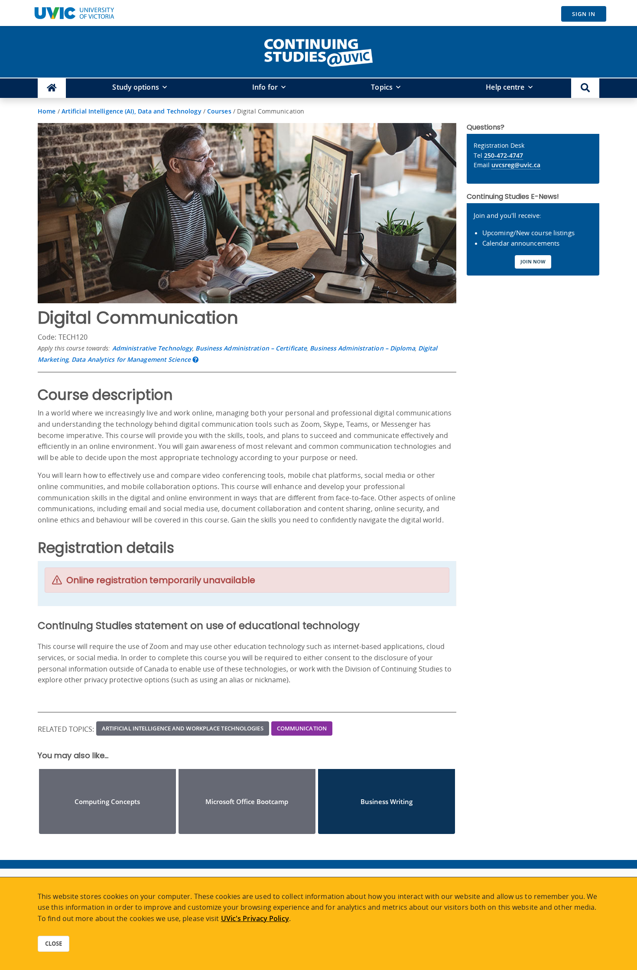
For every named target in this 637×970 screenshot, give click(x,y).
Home (46, 111)
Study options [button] (135, 87)
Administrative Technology (152, 348)
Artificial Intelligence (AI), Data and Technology (132, 111)
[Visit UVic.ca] (74, 13)
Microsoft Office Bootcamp (246, 801)
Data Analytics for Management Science (131, 359)
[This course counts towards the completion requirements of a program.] (195, 359)
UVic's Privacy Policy (255, 918)
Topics (382, 87)
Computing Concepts (107, 801)
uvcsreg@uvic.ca (515, 165)
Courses (219, 111)
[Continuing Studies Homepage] (52, 88)
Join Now (533, 261)
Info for (265, 87)
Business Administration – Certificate (251, 348)
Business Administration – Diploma (362, 348)
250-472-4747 (503, 155)
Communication (302, 728)
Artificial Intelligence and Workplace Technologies (182, 728)
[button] (585, 88)
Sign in (583, 14)
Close (53, 943)
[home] (318, 51)
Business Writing (387, 801)
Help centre (505, 87)
